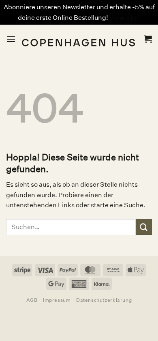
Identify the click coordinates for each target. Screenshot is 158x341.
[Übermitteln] (144, 227)
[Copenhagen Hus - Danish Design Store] (80, 39)
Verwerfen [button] (124, 17)
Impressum (57, 300)
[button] (11, 39)
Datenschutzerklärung (104, 300)
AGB (32, 300)
